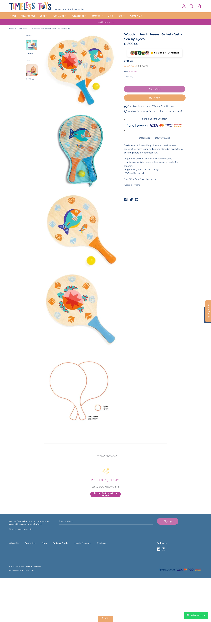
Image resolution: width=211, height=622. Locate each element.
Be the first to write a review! (105, 494)
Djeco (130, 61)
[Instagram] (164, 549)
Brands (96, 15)
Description (145, 138)
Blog (110, 15)
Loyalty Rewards (82, 543)
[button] (154, 52)
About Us (14, 543)
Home (13, 15)
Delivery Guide (162, 138)
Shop (43, 15)
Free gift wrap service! (105, 22)
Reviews (101, 543)
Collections (78, 15)
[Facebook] (159, 549)
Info (120, 15)
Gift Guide (59, 15)
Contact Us (136, 15)
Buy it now (154, 97)
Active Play (132, 71)
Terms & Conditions (33, 566)
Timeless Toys (29, 570)
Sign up (168, 521)
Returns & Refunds (16, 566)
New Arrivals (28, 15)
